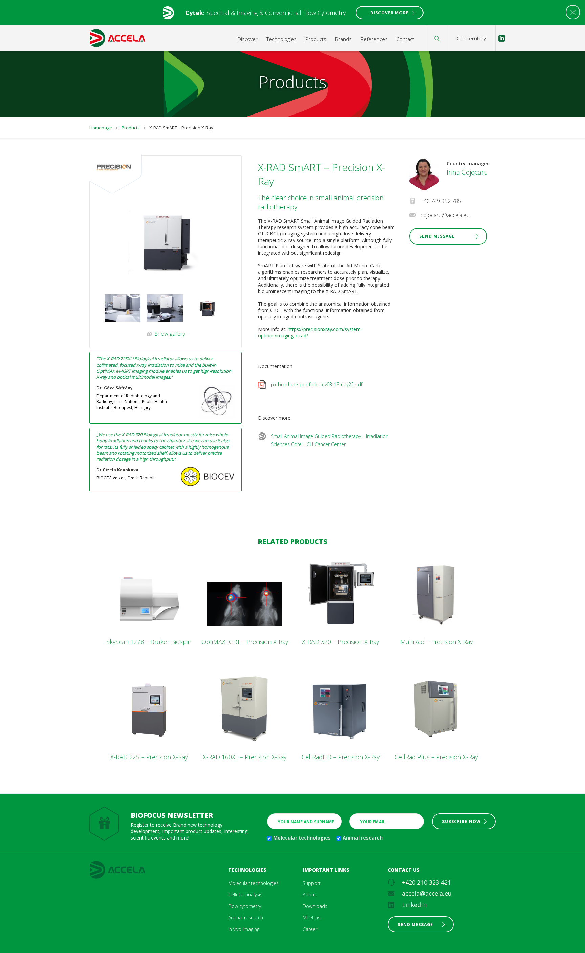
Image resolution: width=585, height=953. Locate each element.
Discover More (389, 13)
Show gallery (170, 333)
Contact (405, 39)
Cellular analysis (245, 894)
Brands (343, 39)
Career (310, 929)
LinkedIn (414, 904)
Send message (415, 924)
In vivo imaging (243, 929)
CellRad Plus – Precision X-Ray (436, 757)
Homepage (100, 128)
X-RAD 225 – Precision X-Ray (149, 757)
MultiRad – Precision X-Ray (436, 642)
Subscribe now (461, 821)
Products (315, 39)
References (374, 39)
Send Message (437, 236)
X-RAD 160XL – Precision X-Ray (244, 757)
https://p (297, 329)
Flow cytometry (244, 906)
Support (312, 883)
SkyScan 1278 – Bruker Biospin (148, 642)
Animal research (363, 837)
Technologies (281, 39)
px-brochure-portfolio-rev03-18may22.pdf (316, 384)
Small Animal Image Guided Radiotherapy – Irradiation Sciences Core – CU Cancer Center (329, 440)
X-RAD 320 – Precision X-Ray (340, 642)
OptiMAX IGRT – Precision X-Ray (244, 642)
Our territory (471, 38)
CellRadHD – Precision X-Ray (341, 757)
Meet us (311, 917)
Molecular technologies (302, 837)
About (309, 894)
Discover (248, 39)
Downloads (315, 906)
